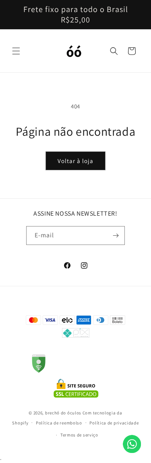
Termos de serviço (79, 435)
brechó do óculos (63, 413)
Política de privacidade (114, 423)
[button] (16, 51)
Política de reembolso (59, 423)
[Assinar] (115, 235)
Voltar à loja (75, 161)
